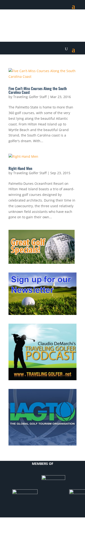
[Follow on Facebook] (35, 20)
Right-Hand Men (20, 168)
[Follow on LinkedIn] (54, 20)
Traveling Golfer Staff (30, 97)
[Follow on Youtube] (63, 20)
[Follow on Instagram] (72, 20)
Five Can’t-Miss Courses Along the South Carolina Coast (37, 90)
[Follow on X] (44, 20)
